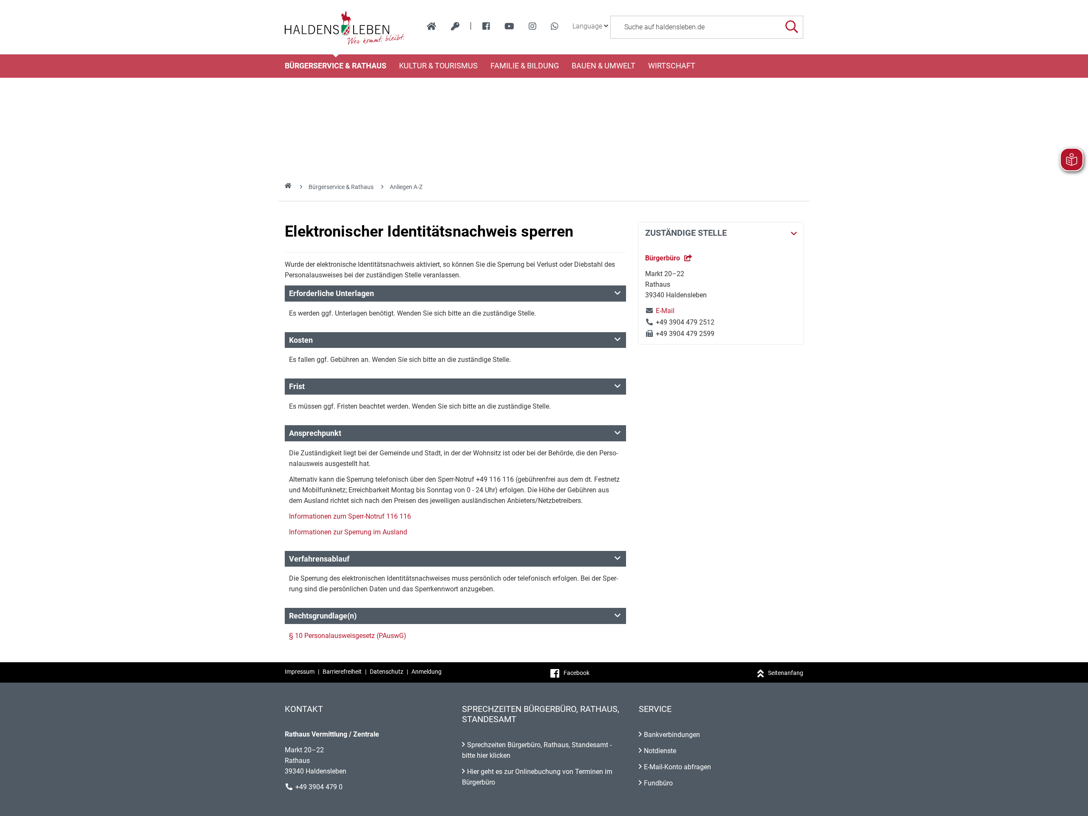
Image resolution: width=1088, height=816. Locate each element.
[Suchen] (791, 27)
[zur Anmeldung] (455, 26)
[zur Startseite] (431, 26)
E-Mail (659, 311)
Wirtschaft (671, 66)
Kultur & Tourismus (438, 66)
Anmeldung (426, 671)
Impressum (299, 671)
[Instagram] (532, 26)
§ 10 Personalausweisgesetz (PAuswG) (347, 636)
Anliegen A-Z (406, 187)
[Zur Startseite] (345, 27)
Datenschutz (386, 671)
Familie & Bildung (524, 66)
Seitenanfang (785, 672)
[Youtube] (509, 26)
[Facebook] (486, 26)
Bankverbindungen (672, 735)
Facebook (576, 672)
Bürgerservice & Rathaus (335, 66)
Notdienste (660, 751)
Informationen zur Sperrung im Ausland (348, 532)
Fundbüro (658, 783)
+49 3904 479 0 (319, 787)
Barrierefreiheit (342, 671)
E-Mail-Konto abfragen (677, 767)
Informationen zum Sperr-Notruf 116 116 (350, 516)
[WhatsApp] (554, 26)
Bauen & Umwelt (603, 66)
